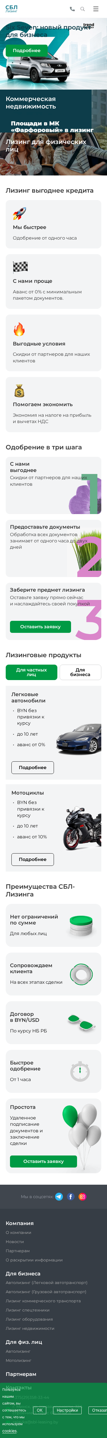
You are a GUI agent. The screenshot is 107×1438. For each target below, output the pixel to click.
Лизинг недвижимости (30, 1328)
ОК (40, 1410)
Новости (15, 1241)
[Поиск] (82, 9)
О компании (18, 1232)
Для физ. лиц (24, 1342)
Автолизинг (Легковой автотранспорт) (47, 1282)
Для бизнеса (80, 672)
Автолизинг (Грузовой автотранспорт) (46, 1291)
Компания (20, 1223)
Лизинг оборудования (29, 1319)
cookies (9, 1430)
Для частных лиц (31, 672)
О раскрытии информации (34, 1260)
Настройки (67, 1410)
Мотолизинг (18, 1360)
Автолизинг (18, 1351)
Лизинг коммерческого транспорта (43, 1300)
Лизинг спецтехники (28, 1310)
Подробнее (27, 50)
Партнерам (18, 1250)
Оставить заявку (40, 626)
